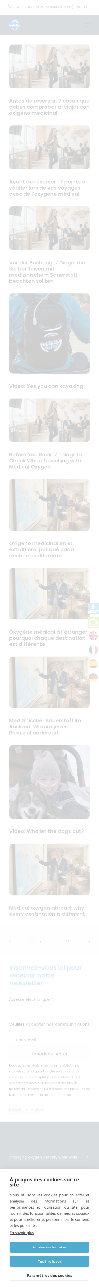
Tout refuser (49, 1261)
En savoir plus (22, 1232)
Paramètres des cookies (49, 1275)
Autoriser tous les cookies (49, 1247)
